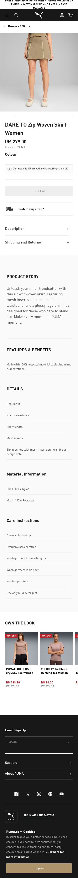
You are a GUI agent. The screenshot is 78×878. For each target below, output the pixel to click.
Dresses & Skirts (19, 26)
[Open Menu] (8, 15)
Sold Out (39, 191)
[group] (21, 656)
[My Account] (62, 15)
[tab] (10, 116)
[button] (8, 15)
